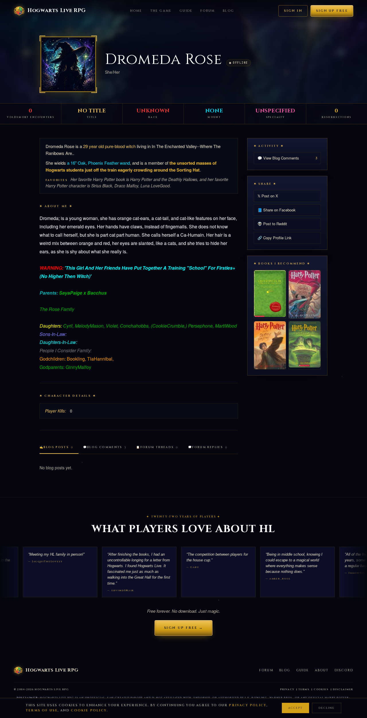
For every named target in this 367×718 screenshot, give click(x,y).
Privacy (287, 689)
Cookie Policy (89, 710)
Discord (344, 670)
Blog (228, 11)
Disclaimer (343, 689)
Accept (295, 708)
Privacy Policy (247, 705)
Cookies (321, 689)
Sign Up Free (332, 11)
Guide (185, 11)
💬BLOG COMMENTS (105, 447)
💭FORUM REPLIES (208, 447)
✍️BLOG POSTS (56, 447)
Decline (327, 708)
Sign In (293, 11)
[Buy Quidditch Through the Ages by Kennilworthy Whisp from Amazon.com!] (270, 293)
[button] (68, 64)
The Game (161, 11)
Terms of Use (42, 710)
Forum (207, 11)
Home (136, 11)
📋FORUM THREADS (157, 447)
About (322, 670)
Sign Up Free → (183, 627)
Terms (303, 689)
